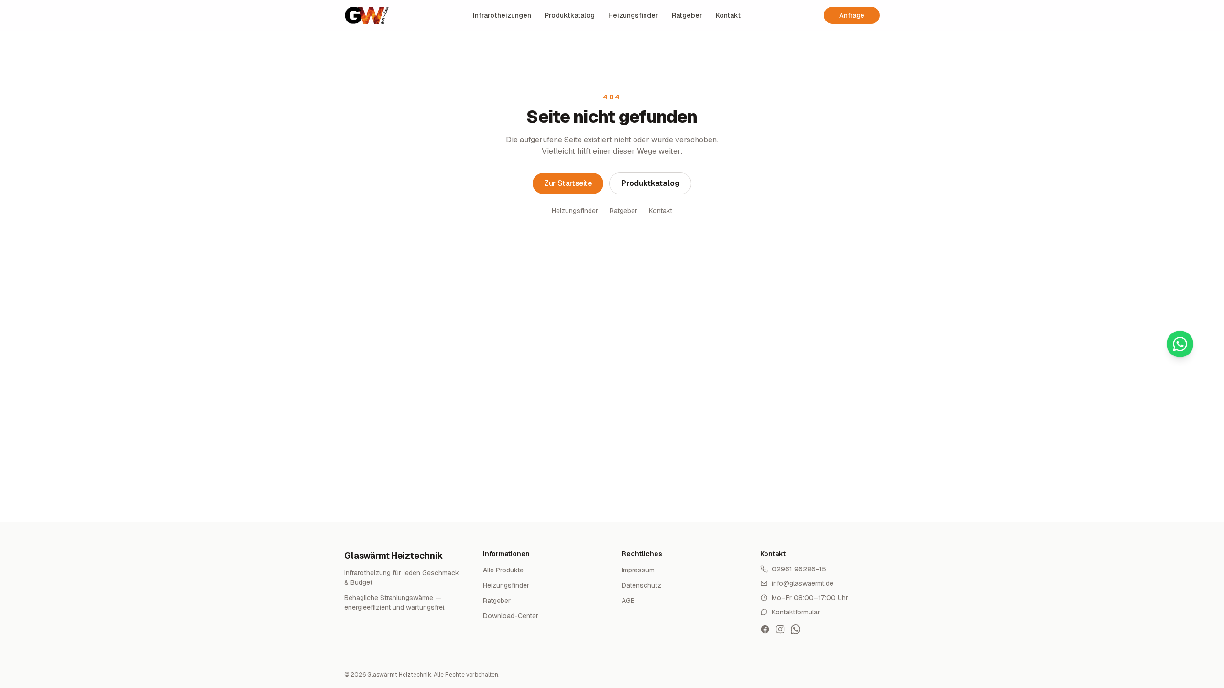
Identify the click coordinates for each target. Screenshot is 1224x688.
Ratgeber (687, 15)
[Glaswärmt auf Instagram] (780, 629)
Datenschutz (641, 585)
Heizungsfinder (633, 15)
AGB (628, 600)
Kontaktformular (796, 612)
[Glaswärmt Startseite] (366, 15)
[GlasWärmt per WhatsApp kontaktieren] (795, 629)
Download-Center (510, 616)
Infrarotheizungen (502, 15)
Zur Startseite (567, 183)
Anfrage (851, 15)
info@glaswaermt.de (802, 583)
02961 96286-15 (799, 569)
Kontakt (728, 15)
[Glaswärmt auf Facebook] (765, 629)
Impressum (638, 570)
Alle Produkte (503, 570)
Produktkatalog (570, 15)
